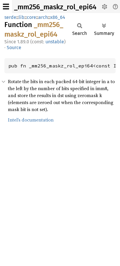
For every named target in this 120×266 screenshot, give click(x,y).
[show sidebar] (6, 6)
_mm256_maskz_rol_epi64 (55, 7)
